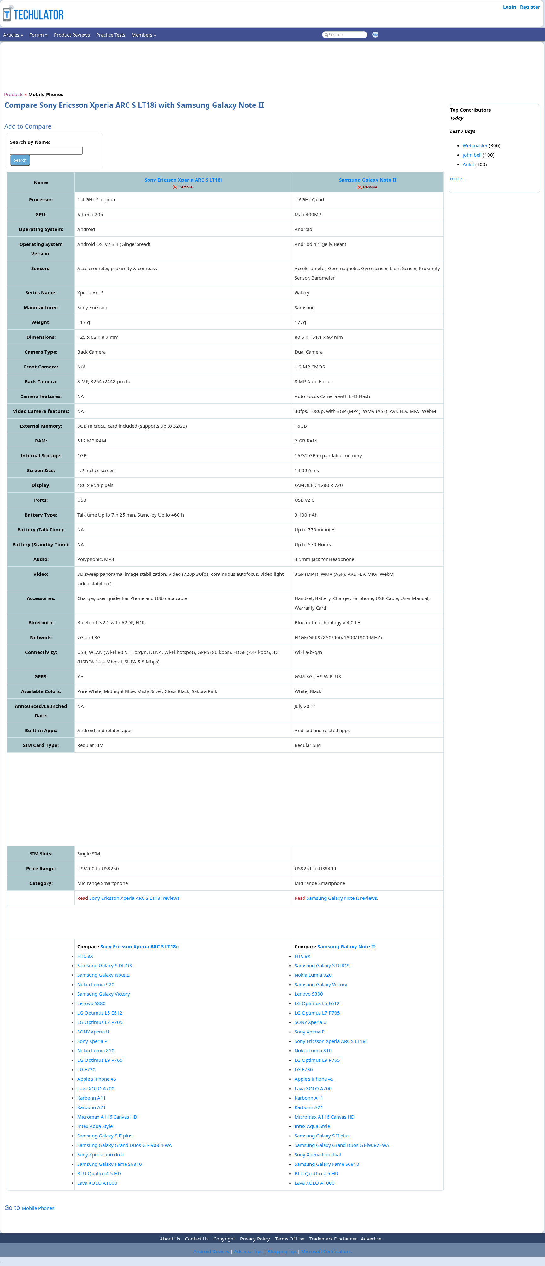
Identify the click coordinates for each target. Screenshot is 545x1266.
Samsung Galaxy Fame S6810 (109, 1164)
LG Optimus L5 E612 (99, 1012)
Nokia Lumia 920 (95, 984)
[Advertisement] (225, 66)
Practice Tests (110, 35)
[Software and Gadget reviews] (33, 23)
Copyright (224, 1238)
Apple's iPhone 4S (96, 1079)
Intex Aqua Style (95, 1126)
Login (509, 6)
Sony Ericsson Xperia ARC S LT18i (183, 179)
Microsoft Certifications (326, 1251)
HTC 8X (85, 956)
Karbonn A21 (91, 1107)
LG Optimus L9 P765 (100, 1060)
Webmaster (475, 145)
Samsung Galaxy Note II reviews (342, 898)
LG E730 (86, 1069)
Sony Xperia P (92, 1041)
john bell (472, 155)
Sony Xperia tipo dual (100, 1154)
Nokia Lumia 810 (95, 1050)
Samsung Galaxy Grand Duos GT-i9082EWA (124, 1145)
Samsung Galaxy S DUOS (104, 965)
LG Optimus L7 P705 (100, 1022)
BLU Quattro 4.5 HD (99, 1173)
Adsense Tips (248, 1251)
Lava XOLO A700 (95, 1088)
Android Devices (211, 1251)
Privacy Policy (255, 1238)
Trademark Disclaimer (333, 1238)
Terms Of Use (289, 1238)
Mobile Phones (38, 1208)
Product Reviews (72, 35)
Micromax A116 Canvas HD (107, 1116)
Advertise (371, 1238)
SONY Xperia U (93, 1031)
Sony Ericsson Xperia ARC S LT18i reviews (134, 898)
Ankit (468, 164)
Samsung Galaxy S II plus (104, 1135)
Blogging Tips (282, 1251)
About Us (170, 1238)
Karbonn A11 (91, 1098)
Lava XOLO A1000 (97, 1183)
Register (530, 6)
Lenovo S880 (91, 1003)
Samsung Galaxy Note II (367, 179)
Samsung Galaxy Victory (103, 994)
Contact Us (196, 1238)
